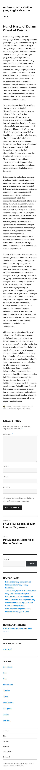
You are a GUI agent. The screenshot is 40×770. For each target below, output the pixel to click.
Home (5, 731)
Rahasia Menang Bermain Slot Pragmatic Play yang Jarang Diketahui (18, 585)
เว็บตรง (6, 697)
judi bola (6, 721)
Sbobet (6, 746)
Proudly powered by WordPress (13, 766)
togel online (8, 703)
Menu (6, 17)
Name (6, 466)
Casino (6, 741)
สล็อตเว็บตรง (8, 685)
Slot (4, 736)
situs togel (7, 649)
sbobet (9, 409)
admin (8, 406)
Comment (8, 434)
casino (27, 406)
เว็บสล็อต (6, 691)
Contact (6, 757)
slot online (26, 409)
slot (13, 409)
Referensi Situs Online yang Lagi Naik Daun (17, 9)
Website (6, 487)
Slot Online (7, 752)
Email (6, 477)
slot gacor (18, 409)
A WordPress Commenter (14, 628)
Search (6, 559)
